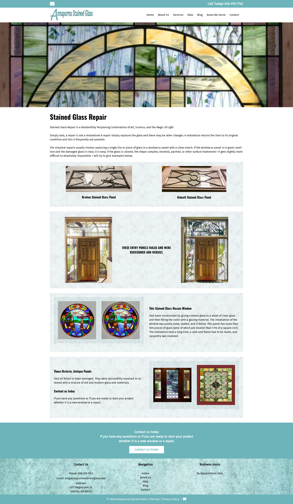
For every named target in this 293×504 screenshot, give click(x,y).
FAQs (190, 14)
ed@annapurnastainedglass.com (85, 478)
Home (150, 14)
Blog (200, 14)
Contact (234, 14)
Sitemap (154, 499)
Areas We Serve (216, 14)
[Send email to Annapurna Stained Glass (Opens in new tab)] (52, 3)
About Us (163, 14)
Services (178, 14)
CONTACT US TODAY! (147, 449)
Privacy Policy (170, 499)
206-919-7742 (85, 473)
